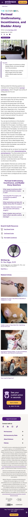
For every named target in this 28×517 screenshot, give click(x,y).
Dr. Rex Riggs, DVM (12, 30)
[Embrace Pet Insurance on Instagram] (12, 426)
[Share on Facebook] (1, 34)
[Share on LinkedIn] (7, 34)
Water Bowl (4, 6)
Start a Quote (22, 2)
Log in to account (11, 419)
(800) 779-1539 (15, 406)
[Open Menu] (2, 2)
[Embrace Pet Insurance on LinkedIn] (8, 426)
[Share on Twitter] (4, 34)
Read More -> (4, 269)
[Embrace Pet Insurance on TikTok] (17, 426)
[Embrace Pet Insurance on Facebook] (3, 426)
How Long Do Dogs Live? (7, 378)
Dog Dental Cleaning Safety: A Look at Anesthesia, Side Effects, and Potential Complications (14, 352)
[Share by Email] (9, 34)
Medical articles (5, 37)
